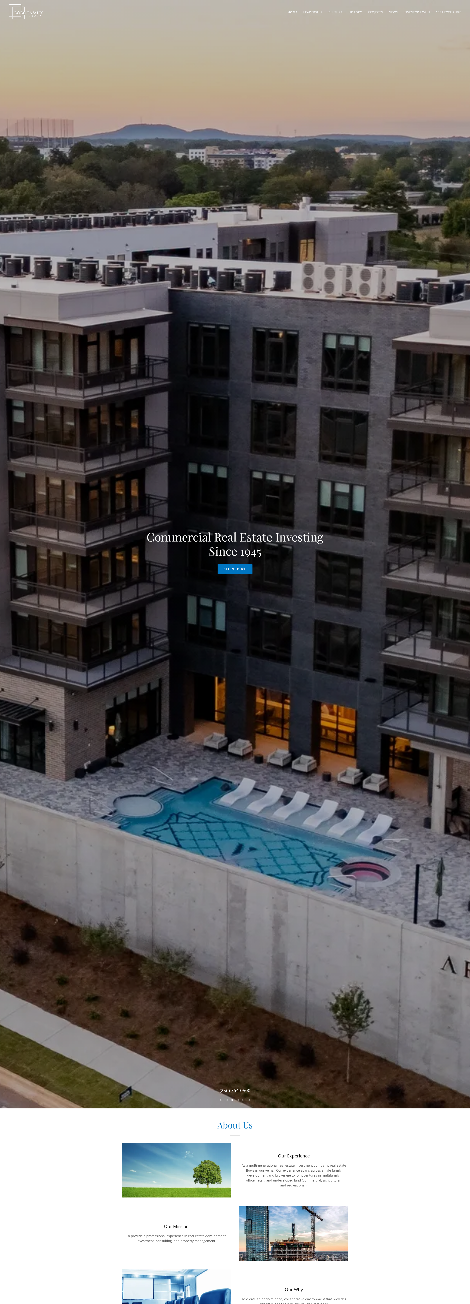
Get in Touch (235, 569)
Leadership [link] (312, 12)
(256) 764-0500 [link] (235, 1090)
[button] (221, 1100)
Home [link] (293, 12)
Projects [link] (375, 12)
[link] (26, 11)
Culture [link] (335, 12)
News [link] (393, 12)
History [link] (355, 12)
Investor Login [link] (417, 12)
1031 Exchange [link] (448, 12)
